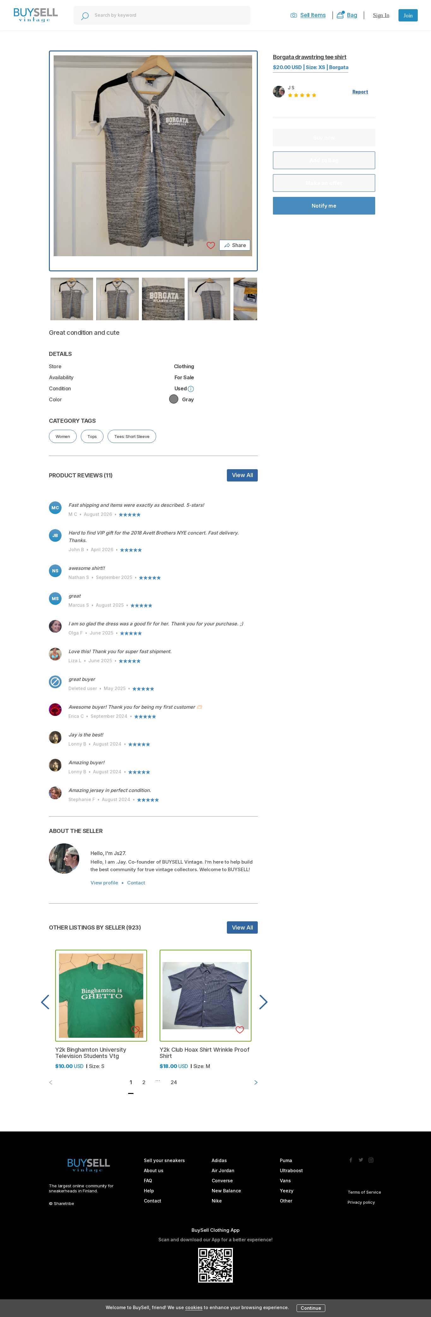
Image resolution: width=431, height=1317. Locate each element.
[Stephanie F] (55, 793)
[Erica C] (55, 709)
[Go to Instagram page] (371, 1158)
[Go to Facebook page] (351, 1158)
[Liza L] (55, 654)
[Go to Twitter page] (361, 1158)
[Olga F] (55, 626)
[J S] (64, 858)
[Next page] (251, 1082)
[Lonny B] (55, 737)
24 (174, 1082)
